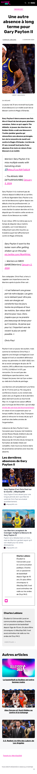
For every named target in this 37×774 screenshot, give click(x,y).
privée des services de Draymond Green (18, 408)
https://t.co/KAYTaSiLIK (18, 169)
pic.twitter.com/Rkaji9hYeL (18, 254)
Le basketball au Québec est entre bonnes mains (18, 681)
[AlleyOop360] (5, 3)
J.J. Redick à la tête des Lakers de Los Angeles (18, 742)
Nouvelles (19, 9)
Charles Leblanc (9, 39)
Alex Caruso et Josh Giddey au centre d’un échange (18, 711)
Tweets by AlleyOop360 (12, 756)
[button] (25, 3)
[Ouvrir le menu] (34, 769)
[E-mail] (6, 601)
